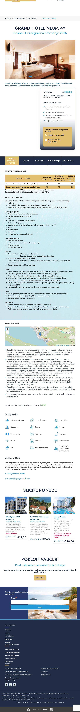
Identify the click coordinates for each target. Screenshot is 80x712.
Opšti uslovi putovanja (12, 652)
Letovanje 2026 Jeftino (13, 668)
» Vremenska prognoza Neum (17, 479)
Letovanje (44, 671)
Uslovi (26, 161)
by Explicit (60, 702)
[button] (24, 76)
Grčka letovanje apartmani (49, 668)
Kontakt (7, 642)
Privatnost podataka (12, 655)
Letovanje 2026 (19, 18)
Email (13, 598)
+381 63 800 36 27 (28, 699)
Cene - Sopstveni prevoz (11, 160)
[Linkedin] (14, 684)
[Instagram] (10, 684)
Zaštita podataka (10, 658)
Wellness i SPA (46, 674)
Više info (40, 578)
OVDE (43, 405)
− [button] (7, 332)
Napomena (40, 161)
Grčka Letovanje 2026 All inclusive (16, 671)
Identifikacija (9, 636)
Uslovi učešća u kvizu (12, 649)
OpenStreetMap (65, 345)
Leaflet (57, 345)
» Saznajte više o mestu (15, 473)
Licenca (7, 633)
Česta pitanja (54, 161)
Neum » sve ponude (49, 18)
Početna (8, 18)
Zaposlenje (8, 639)
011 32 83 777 (48, 97)
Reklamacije (9, 661)
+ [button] (7, 329)
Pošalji (40, 607)
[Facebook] (6, 684)
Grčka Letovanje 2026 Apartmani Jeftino (18, 674)
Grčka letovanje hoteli (12, 678)
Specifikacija (68, 161)
